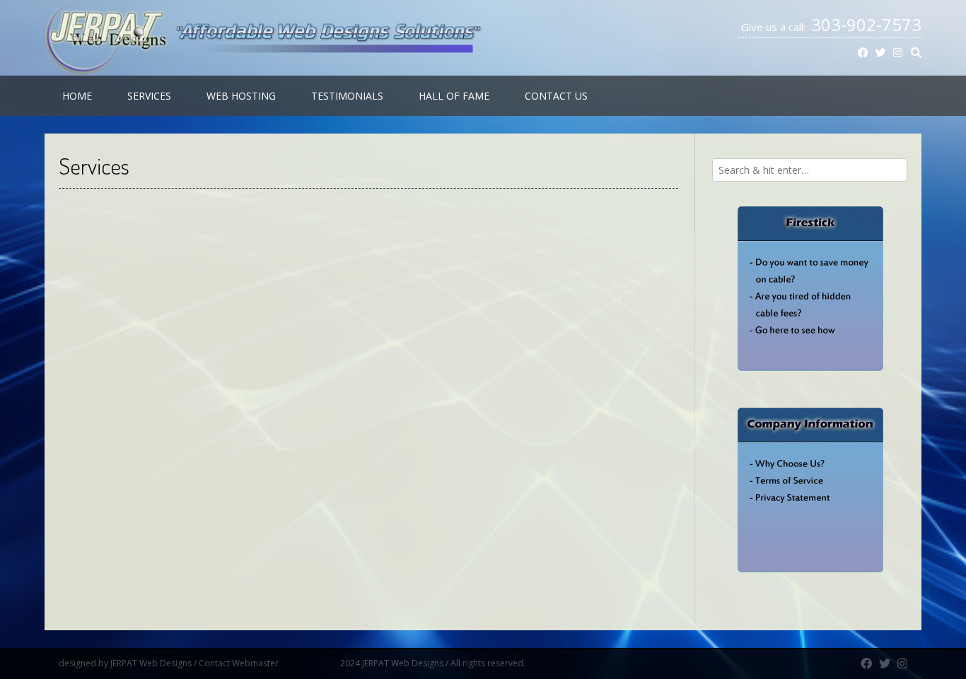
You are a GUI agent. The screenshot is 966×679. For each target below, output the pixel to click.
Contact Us (556, 95)
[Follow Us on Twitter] (880, 53)
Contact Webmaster (268, 663)
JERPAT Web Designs (151, 663)
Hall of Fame (454, 95)
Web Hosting (241, 95)
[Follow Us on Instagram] (897, 53)
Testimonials (347, 95)
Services (149, 95)
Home (77, 95)
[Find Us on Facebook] (863, 53)
